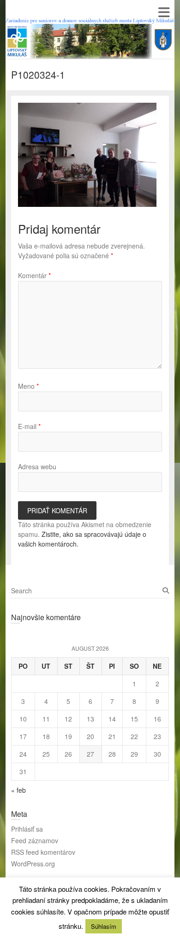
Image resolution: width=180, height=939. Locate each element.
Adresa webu (37, 466)
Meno (28, 386)
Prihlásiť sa (27, 828)
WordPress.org (33, 863)
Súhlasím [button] (103, 926)
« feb (18, 790)
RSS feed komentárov (43, 852)
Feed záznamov (34, 840)
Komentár (34, 275)
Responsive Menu (163, 12)
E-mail (29, 426)
